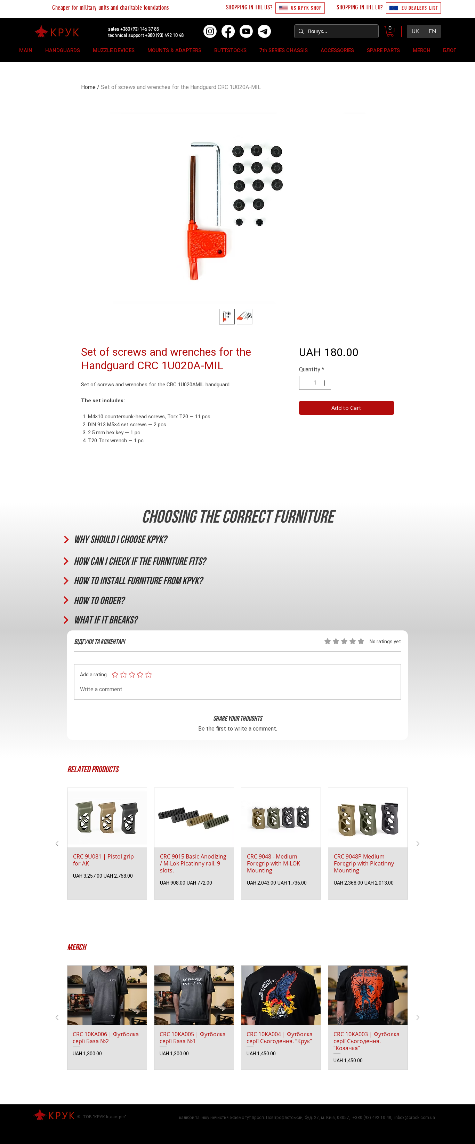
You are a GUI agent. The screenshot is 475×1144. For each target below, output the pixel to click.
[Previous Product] (57, 843)
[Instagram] (210, 31)
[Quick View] (107, 817)
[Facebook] (228, 31)
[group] (237, 843)
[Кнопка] (66, 540)
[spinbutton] (315, 382)
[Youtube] (246, 31)
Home (88, 87)
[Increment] (325, 382)
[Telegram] (264, 31)
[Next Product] (418, 843)
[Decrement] (305, 382)
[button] (390, 31)
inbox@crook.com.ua (414, 1117)
